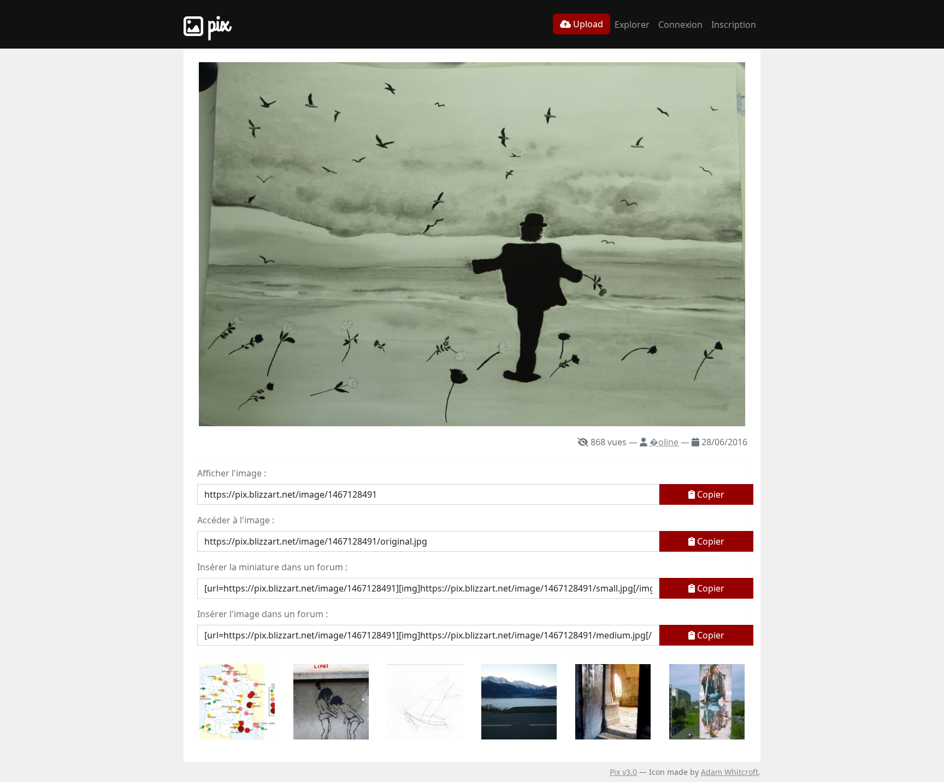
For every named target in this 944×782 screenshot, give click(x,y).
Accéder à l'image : (235, 520)
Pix (216, 24)
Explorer (632, 25)
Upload (587, 24)
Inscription (733, 25)
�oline (664, 442)
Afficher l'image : (231, 473)
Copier (709, 494)
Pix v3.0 (623, 772)
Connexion (680, 25)
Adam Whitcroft (729, 772)
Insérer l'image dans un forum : (262, 614)
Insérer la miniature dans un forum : (272, 567)
